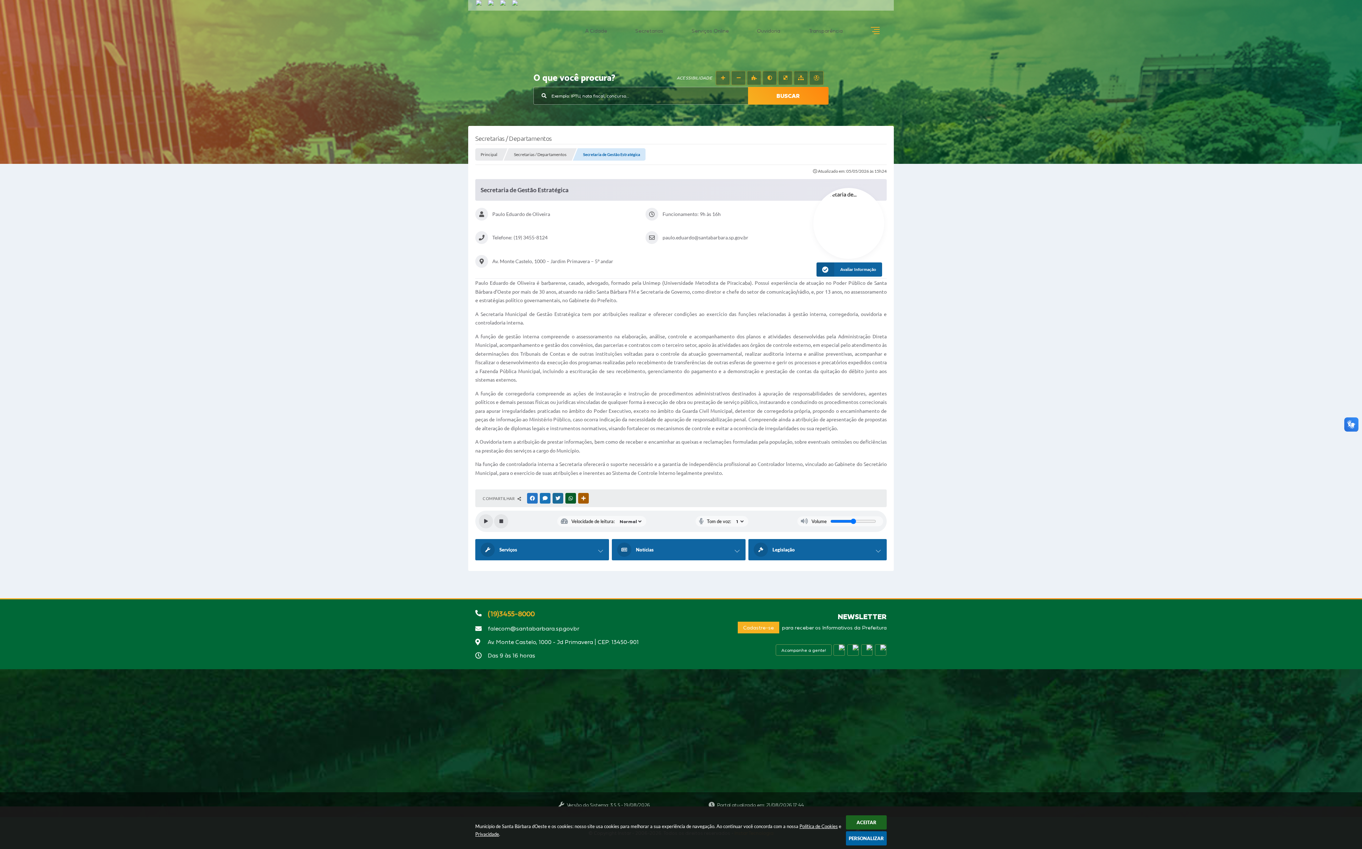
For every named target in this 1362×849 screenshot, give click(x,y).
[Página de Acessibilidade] (816, 78)
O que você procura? (574, 78)
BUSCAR (788, 96)
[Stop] (501, 521)
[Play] (486, 521)
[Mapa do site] (801, 78)
